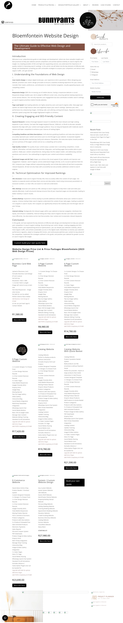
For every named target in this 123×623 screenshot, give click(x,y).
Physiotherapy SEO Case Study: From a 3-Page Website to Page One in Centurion (100, 144)
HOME (34, 5)
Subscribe (100, 97)
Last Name (104, 58)
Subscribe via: (94, 66)
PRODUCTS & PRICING (46, 5)
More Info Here (19, 320)
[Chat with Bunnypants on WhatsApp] (5, 618)
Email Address (94, 79)
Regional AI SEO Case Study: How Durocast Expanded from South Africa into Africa (99, 152)
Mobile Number (95, 88)
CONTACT (116, 5)
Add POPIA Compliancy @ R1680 (48, 322)
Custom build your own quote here (29, 243)
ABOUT (85, 5)
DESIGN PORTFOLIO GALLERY (68, 5)
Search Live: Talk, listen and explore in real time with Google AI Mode (99, 167)
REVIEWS (95, 5)
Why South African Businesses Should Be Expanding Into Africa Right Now (100, 159)
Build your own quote (73, 482)
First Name (93, 58)
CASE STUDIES (106, 5)
